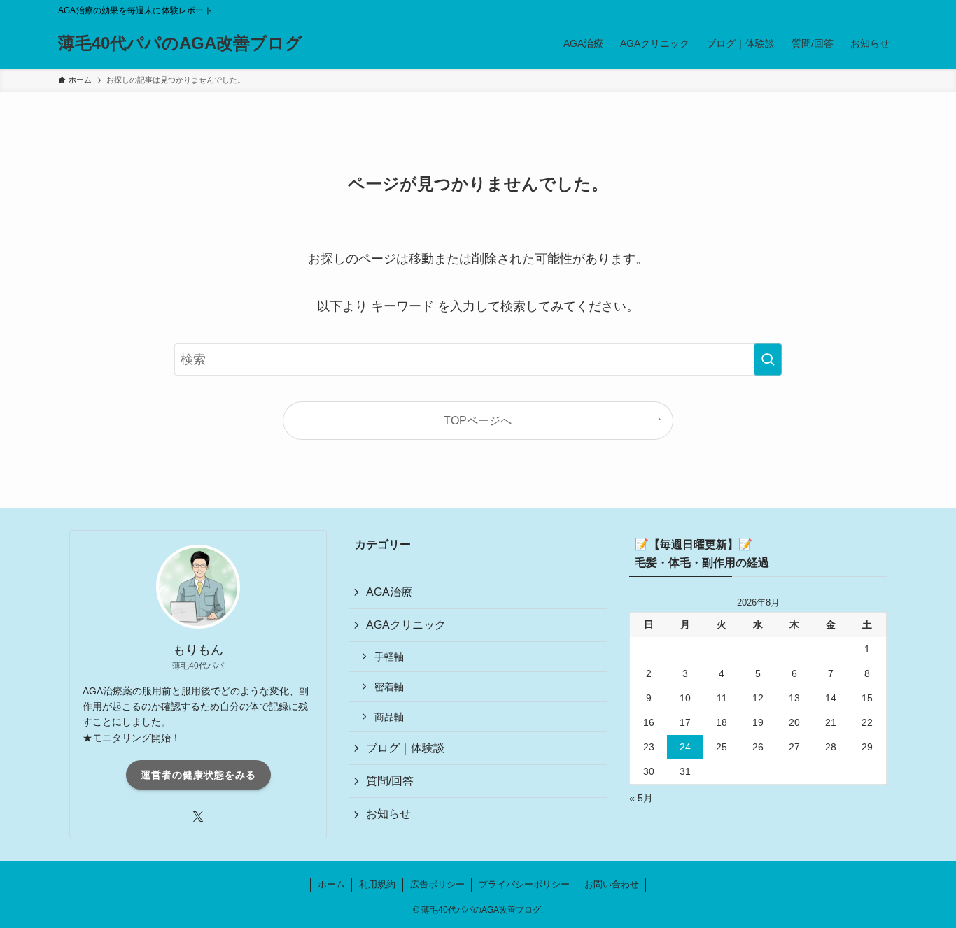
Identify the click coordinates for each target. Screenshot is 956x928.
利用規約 (377, 884)
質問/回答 (390, 781)
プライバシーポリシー (524, 884)
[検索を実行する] (768, 359)
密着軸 (389, 686)
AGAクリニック (406, 625)
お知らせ (388, 814)
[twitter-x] (198, 817)
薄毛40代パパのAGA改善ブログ (180, 43)
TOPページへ (478, 420)
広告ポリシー (437, 884)
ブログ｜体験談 (405, 748)
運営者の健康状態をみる (198, 774)
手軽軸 (389, 656)
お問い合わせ (611, 884)
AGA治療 (389, 592)
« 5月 (641, 798)
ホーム (331, 884)
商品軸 (389, 716)
